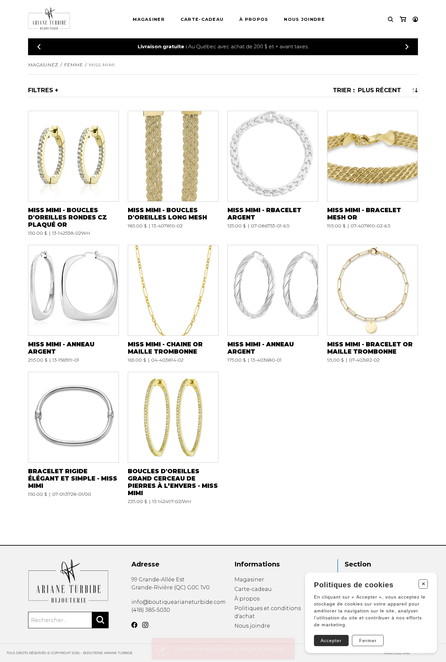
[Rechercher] (100, 620)
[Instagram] (145, 625)
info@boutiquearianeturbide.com (178, 602)
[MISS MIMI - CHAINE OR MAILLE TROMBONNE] (173, 304)
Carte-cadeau (202, 19)
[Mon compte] (415, 19)
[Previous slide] (39, 47)
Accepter (331, 640)
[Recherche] (390, 19)
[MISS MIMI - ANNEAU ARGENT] (73, 304)
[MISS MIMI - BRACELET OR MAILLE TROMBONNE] (372, 304)
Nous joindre (304, 19)
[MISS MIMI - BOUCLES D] (73, 173)
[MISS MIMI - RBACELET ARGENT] (272, 173)
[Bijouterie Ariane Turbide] (68, 581)
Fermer (368, 640)
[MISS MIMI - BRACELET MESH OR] (372, 173)
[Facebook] (134, 625)
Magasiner (149, 19)
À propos (253, 19)
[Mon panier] (403, 19)
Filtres (40, 90)
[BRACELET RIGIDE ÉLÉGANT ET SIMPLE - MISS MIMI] (73, 438)
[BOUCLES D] (173, 438)
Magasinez (43, 65)
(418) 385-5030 (150, 610)
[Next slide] (407, 47)
